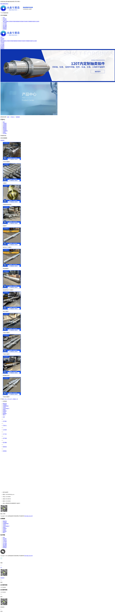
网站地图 (2, 3)
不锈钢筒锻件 (6, 405)
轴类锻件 (18, 21)
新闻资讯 (5, 27)
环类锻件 (14, 21)
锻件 (4, 21)
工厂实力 (5, 23)
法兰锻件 (37, 21)
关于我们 (5, 18)
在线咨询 (2, 140)
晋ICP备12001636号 (28, 516)
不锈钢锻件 (30, 21)
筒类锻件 (22, 21)
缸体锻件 (5, 411)
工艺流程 (5, 22)
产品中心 (5, 20)
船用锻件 (5, 413)
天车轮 (4, 407)
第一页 (4, 399)
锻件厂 (4, 414)
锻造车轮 (5, 403)
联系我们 (6, 3)
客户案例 (5, 26)
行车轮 (4, 412)
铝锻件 (34, 21)
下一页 (12, 399)
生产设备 (5, 25)
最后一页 (16, 399)
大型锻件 (10, 21)
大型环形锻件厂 (6, 408)
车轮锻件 (26, 21)
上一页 (7, 399)
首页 (4, 17)
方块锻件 (7, 21)
